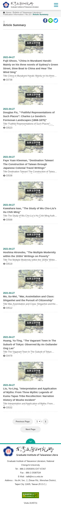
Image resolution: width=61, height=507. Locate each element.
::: (4, 21)
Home (8, 13)
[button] (23, 5)
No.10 (28, 15)
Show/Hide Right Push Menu (56, 5)
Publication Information (13, 15)
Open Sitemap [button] (30, 441)
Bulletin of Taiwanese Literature (27, 13)
